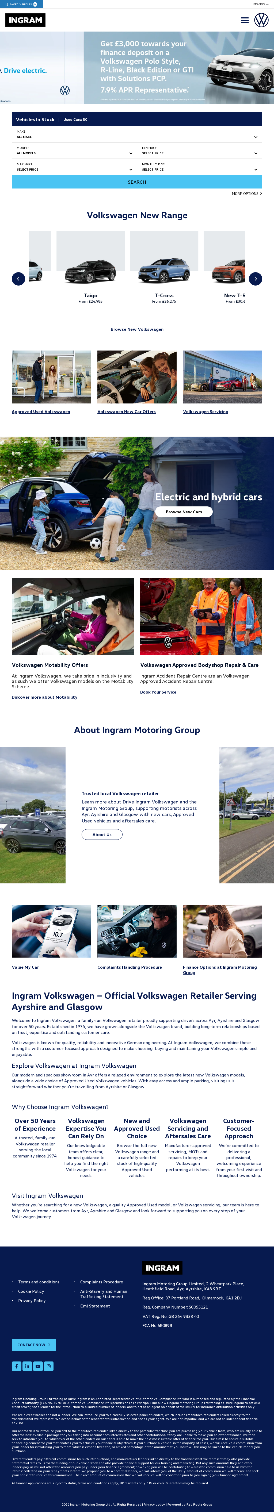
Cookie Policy (31, 1291)
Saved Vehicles (23, 4)
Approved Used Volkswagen (41, 411)
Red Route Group (199, 1504)
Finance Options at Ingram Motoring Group (220, 969)
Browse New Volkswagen (137, 329)
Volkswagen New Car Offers (126, 411)
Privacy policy (154, 1504)
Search (137, 182)
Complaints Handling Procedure (129, 967)
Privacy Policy (32, 1300)
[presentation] (9, 68)
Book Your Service (158, 692)
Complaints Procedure (101, 1281)
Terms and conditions (38, 1281)
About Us (102, 834)
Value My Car (25, 967)
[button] (247, 193)
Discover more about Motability (45, 697)
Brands (259, 4)
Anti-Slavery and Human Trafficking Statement (103, 1293)
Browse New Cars (184, 511)
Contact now (31, 1344)
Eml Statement (95, 1306)
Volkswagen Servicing (205, 411)
